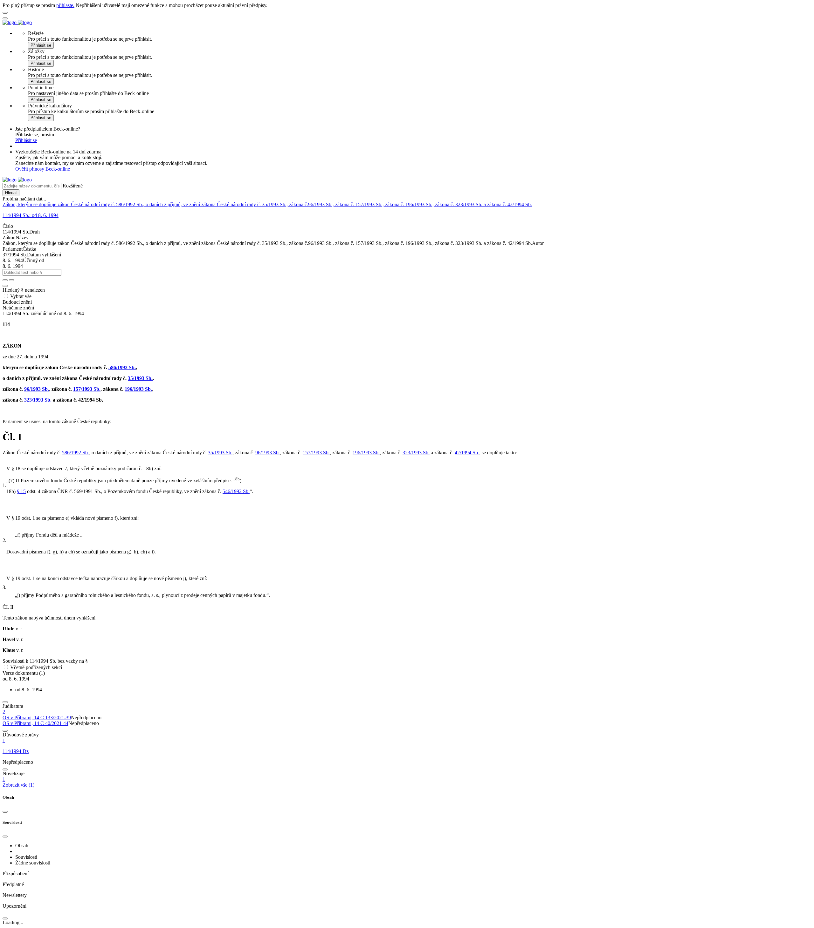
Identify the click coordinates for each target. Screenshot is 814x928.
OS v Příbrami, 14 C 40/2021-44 (35, 723)
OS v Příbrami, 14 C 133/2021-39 (37, 717)
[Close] (5, 812)
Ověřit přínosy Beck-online (42, 169)
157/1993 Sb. (86, 389)
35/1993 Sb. (140, 378)
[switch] (6, 667)
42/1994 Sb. (467, 452)
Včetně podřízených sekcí (36, 667)
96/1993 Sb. (36, 389)
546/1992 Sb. (236, 491)
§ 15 (21, 491)
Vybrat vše (20, 296)
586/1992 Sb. (122, 367)
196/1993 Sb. (138, 389)
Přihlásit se (41, 45)
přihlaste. (65, 5)
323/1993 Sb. (38, 400)
